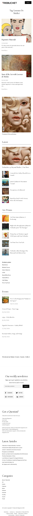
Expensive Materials (9, 39)
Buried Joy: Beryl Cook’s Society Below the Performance (15, 454)
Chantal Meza (5, 277)
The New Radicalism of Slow (8, 456)
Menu (28, 2)
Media (15, 513)
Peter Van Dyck (6, 282)
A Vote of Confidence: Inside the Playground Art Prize (14, 460)
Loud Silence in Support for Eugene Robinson (12, 458)
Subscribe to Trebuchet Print (22, 512)
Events (3, 484)
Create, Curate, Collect (22, 357)
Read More (4, 50)
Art (2, 482)
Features (4, 486)
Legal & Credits (9, 513)
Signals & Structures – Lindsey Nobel (12, 325)
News (3, 488)
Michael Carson (6, 267)
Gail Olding (5, 280)
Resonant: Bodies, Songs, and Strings (12, 333)
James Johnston (6, 270)
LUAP (3, 272)
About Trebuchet (6, 480)
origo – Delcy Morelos (8, 317)
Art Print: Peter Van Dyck (17, 242)
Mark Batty (5, 265)
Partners (4, 490)
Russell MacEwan (6, 275)
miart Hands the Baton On (8, 462)
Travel (3, 498)
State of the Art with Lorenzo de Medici (12, 75)
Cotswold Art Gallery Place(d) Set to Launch (12, 447)
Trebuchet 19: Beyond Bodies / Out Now (15, 167)
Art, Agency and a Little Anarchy (9, 464)
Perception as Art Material (17, 190)
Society (4, 494)
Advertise (6, 512)
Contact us (12, 512)
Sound (3, 496)
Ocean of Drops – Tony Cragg (10, 309)
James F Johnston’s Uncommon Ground (11, 449)
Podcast (4, 492)
